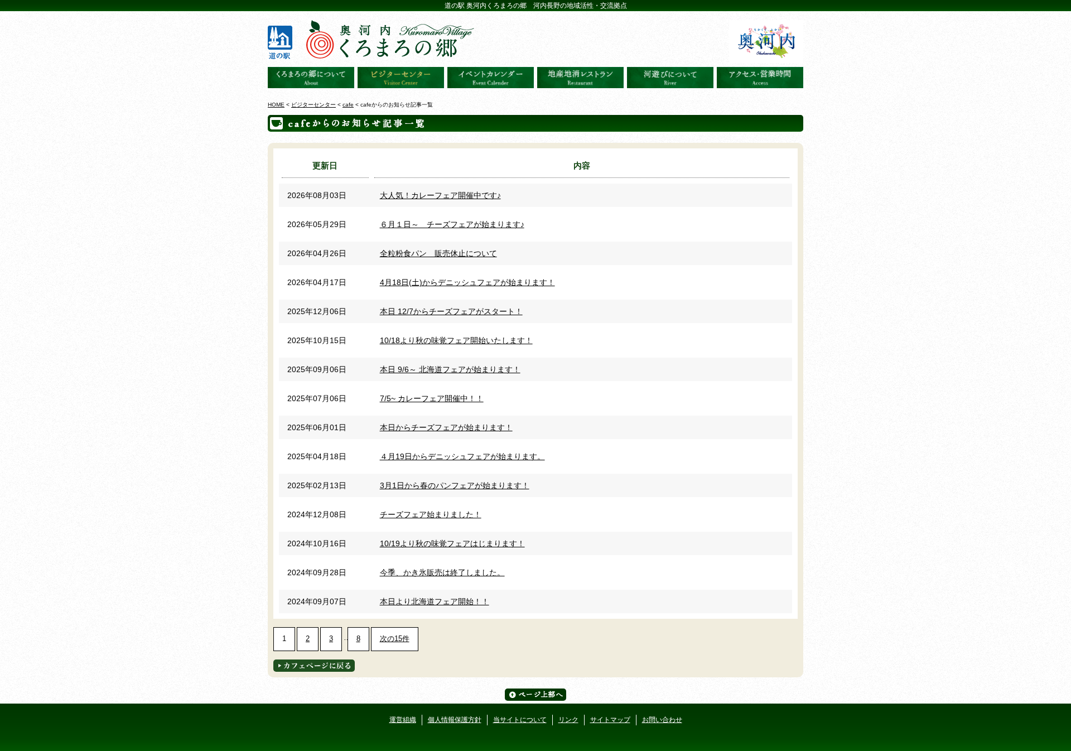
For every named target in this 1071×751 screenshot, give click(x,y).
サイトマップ (610, 720)
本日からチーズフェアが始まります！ (446, 427)
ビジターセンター (401, 77)
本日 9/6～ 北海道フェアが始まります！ (450, 369)
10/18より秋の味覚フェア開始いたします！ (456, 340)
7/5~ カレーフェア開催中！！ (432, 398)
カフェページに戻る (314, 665)
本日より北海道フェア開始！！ (434, 601)
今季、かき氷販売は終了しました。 (442, 572)
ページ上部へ (535, 695)
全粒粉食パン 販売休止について (438, 253)
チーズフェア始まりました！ (430, 514)
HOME (276, 105)
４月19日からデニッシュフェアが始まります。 (462, 456)
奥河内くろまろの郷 (311, 77)
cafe (348, 105)
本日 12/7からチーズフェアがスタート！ (451, 311)
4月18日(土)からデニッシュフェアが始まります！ (467, 282)
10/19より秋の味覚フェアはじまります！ (452, 543)
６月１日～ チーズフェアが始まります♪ (452, 224)
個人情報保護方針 (454, 720)
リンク (568, 720)
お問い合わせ (662, 720)
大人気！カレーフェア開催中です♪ (440, 195)
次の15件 (394, 638)
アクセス (760, 77)
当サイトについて (520, 720)
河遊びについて (670, 77)
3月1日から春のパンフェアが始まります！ (454, 485)
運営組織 (402, 720)
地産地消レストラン (580, 77)
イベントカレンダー (490, 77)
